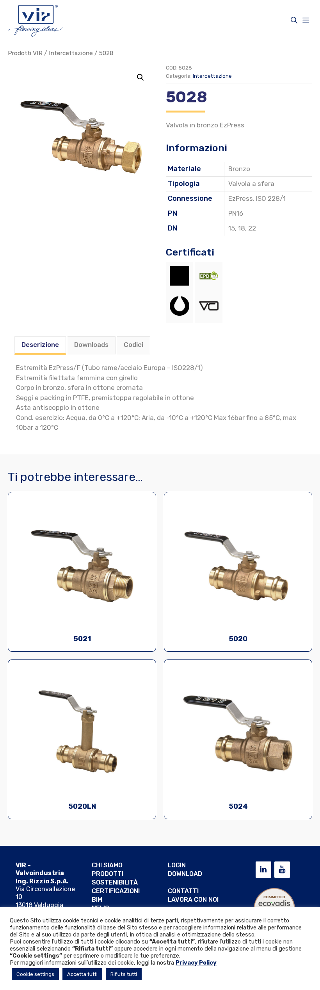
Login (177, 865)
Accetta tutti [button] (82, 974)
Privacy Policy (196, 962)
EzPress (240, 198)
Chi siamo (107, 865)
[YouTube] (282, 869)
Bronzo (239, 169)
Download (185, 873)
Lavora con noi (193, 899)
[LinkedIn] (263, 869)
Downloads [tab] (91, 344)
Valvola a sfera (251, 184)
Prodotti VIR (25, 53)
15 (231, 228)
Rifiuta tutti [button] (123, 974)
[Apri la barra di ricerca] (294, 20)
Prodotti (107, 873)
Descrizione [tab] (40, 344)
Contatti (183, 891)
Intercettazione (71, 53)
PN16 (235, 213)
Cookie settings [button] (35, 974)
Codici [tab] (133, 344)
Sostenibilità (115, 882)
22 (252, 228)
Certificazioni (116, 891)
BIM (97, 899)
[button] (140, 77)
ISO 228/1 (271, 198)
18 (241, 228)
